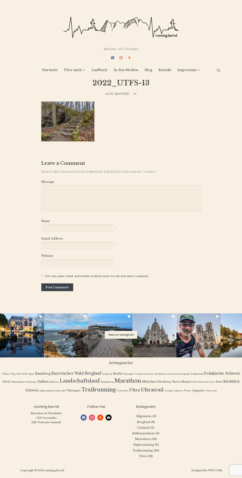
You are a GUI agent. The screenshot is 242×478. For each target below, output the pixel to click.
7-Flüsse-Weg (8, 374)
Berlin (117, 373)
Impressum (187, 70)
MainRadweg (107, 382)
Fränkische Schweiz (222, 373)
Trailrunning (98, 389)
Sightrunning (46, 391)
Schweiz (32, 390)
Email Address (52, 238)
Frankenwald (197, 374)
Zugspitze (198, 390)
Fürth (6, 381)
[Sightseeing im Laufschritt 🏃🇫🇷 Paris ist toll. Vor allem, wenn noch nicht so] (198, 335)
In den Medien (126, 70)
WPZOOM (215, 470)
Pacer (212, 382)
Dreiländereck (162, 374)
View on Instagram (121, 335)
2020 (19, 374)
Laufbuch (99, 70)
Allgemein (143, 416)
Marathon (127, 381)
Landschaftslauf (80, 381)
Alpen (31, 374)
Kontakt (164, 70)
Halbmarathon (18, 382)
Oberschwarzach (200, 382)
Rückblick (231, 381)
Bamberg (42, 373)
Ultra (134, 390)
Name (45, 221)
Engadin (186, 374)
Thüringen (73, 390)
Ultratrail (152, 390)
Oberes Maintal (181, 381)
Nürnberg (163, 381)
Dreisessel (175, 374)
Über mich (73, 70)
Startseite (50, 70)
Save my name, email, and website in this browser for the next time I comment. (97, 276)
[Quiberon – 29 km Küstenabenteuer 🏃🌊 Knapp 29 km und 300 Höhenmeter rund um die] (66, 335)
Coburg (138, 374)
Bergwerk (107, 374)
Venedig (168, 391)
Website (47, 256)
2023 (25, 374)
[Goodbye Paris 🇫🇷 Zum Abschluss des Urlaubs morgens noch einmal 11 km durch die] (22, 335)
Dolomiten (148, 374)
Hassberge (31, 382)
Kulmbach (54, 382)
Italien (42, 381)
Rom (219, 381)
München (149, 381)
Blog (148, 70)
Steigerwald (59, 391)
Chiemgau (128, 374)
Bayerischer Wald (67, 373)
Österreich (211, 391)
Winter (187, 391)
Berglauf (93, 373)
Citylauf (143, 427)
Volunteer (178, 391)
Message (47, 181)
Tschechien (122, 391)
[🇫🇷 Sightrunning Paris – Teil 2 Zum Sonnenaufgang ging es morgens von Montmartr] (154, 335)
